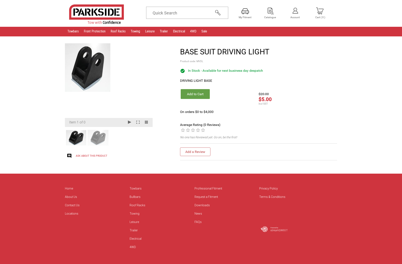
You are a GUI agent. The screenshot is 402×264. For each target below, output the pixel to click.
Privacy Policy (268, 188)
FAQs (198, 222)
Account (295, 17)
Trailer (134, 230)
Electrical (136, 238)
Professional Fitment (208, 188)
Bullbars (135, 197)
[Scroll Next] (145, 137)
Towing (134, 213)
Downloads (202, 205)
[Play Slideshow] (130, 122)
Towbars (136, 188)
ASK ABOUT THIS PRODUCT (91, 155)
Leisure (134, 222)
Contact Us (72, 205)
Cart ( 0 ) (320, 17)
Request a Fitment (206, 197)
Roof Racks (137, 205)
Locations (71, 213)
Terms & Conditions (272, 197)
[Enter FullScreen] (138, 122)
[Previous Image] (72, 85)
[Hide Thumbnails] (146, 122)
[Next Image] (145, 85)
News (198, 213)
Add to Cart (195, 94)
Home (69, 188)
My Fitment (245, 17)
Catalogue (270, 17)
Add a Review (195, 152)
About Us (71, 197)
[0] (182, 129)
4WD (133, 247)
